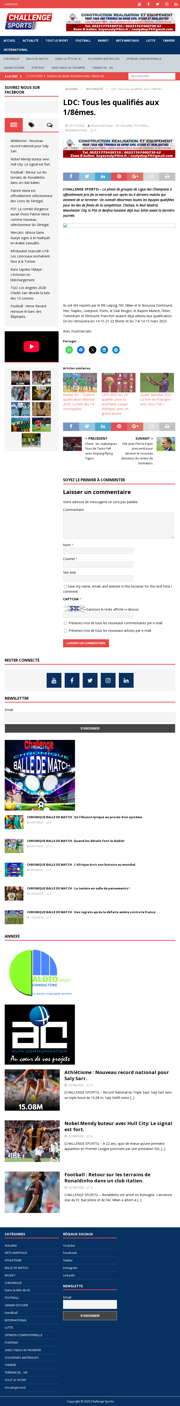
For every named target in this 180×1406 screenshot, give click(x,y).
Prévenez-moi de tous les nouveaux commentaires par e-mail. (116, 623)
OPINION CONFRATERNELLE (143, 58)
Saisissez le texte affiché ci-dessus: (112, 609)
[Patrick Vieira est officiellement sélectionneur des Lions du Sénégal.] (41, 393)
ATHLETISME (13, 1260)
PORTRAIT (38, 67)
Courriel (69, 559)
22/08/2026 (76, 1136)
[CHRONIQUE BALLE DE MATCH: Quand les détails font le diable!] (14, 846)
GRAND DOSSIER (14, 67)
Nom (67, 545)
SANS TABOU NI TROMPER (68, 67)
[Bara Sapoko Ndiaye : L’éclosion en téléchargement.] (41, 425)
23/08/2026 (76, 1085)
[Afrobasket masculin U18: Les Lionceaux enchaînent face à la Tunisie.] (20, 425)
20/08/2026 (76, 1187)
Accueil (9, 41)
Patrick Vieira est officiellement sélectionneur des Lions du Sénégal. (31, 195)
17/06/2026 (36, 917)
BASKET (103, 41)
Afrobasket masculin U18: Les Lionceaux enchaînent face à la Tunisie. (30, 256)
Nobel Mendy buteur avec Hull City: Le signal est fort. (118, 1126)
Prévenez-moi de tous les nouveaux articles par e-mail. (110, 630)
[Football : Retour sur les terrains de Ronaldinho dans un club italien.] (20, 393)
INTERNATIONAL (16, 50)
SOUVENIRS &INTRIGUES (103, 58)
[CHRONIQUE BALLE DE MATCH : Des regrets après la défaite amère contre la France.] (14, 917)
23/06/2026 (36, 893)
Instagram (70, 1268)
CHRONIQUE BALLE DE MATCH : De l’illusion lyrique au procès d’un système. (85, 817)
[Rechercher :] (151, 76)
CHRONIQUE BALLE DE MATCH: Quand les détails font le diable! (75, 841)
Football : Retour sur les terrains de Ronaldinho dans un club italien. (29, 177)
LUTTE (150, 41)
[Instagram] (167, 4)
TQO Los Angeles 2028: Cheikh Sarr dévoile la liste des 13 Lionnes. (30, 292)
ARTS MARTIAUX (127, 41)
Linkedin (69, 1275)
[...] (132, 1097)
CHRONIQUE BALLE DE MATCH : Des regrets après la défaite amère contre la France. (91, 912)
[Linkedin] (176, 4)
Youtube (69, 1245)
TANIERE (169, 41)
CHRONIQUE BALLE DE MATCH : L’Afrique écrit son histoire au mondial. (81, 864)
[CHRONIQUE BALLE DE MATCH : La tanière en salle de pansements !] (14, 893)
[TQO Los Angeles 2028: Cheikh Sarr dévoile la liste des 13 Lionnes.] (31, 440)
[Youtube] (139, 4)
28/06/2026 (36, 870)
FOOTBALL (83, 41)
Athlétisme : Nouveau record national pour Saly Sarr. (30, 146)
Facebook (70, 1253)
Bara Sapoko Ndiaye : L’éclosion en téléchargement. (27, 274)
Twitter (68, 1260)
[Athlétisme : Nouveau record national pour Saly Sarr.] (20, 378)
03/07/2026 (36, 822)
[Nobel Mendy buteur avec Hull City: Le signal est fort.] (41, 378)
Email (9, 709)
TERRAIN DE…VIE (102, 67)
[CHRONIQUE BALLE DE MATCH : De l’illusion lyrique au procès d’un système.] (14, 822)
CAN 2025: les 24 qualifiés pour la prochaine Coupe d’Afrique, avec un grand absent (115, 404)
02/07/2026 (36, 846)
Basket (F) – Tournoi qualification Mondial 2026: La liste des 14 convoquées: (78, 401)
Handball (11, 1313)
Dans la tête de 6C (68, 58)
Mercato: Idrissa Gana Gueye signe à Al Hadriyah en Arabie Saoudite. (30, 237)
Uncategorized (15, 1387)
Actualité (30, 41)
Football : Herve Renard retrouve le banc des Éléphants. (28, 311)
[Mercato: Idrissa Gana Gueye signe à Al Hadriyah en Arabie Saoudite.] (41, 409)
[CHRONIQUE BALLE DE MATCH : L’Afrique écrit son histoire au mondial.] (14, 870)
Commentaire (73, 509)
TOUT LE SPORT (57, 41)
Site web (69, 572)
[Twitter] (158, 4)
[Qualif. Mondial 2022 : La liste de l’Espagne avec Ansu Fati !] (157, 382)
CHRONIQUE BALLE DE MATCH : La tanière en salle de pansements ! (78, 888)
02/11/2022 (77, 125)
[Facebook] (148, 4)
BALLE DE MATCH (37, 58)
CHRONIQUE (11, 58)
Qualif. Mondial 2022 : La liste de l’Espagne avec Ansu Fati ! (156, 399)
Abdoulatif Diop (102, 125)
